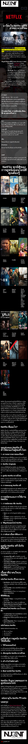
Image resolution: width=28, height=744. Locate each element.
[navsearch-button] (22, 8)
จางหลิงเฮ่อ (17, 63)
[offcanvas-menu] (25, 8)
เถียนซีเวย (16, 65)
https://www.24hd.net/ (15, 705)
